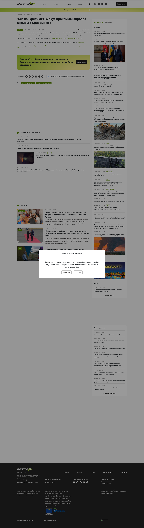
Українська (66, 272)
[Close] (101, 253)
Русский (78, 272)
